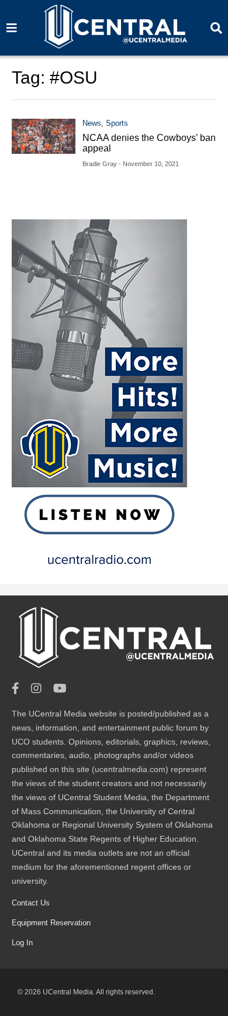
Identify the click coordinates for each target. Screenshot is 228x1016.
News (91, 123)
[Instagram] (36, 688)
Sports (117, 123)
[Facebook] (15, 688)
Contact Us (31, 902)
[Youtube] (60, 688)
